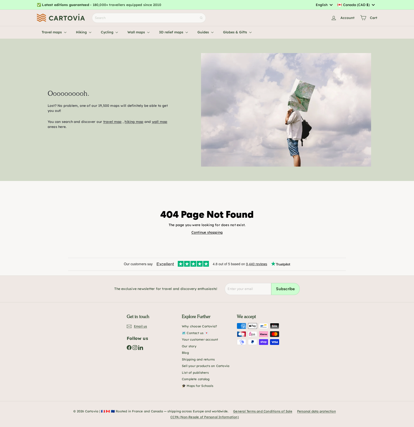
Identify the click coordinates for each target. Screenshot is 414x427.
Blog (185, 353)
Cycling (107, 32)
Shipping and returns (198, 359)
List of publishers (195, 372)
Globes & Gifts (235, 32)
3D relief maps (171, 32)
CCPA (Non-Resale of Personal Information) (204, 417)
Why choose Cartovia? (199, 326)
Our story (189, 346)
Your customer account (200, 339)
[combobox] (324, 5)
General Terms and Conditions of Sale (262, 411)
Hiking (82, 32)
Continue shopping (207, 232)
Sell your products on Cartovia (205, 366)
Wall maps (136, 32)
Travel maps (52, 32)
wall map (159, 122)
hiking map (134, 122)
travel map (112, 122)
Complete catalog (195, 379)
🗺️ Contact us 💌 (195, 333)
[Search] (201, 18)
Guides (203, 32)
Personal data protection (316, 411)
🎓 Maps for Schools (197, 386)
